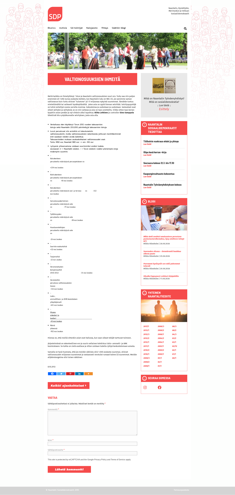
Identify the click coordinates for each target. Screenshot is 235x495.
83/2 (174, 338)
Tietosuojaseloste (181, 489)
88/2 (174, 330)
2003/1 (161, 346)
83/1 (174, 342)
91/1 (159, 366)
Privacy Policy (100, 460)
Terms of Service (118, 460)
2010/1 (146, 354)
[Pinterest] (70, 373)
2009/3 (146, 358)
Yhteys (104, 28)
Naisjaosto (92, 28)
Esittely (164, 109)
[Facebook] (52, 373)
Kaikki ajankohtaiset (68, 385)
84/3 (174, 334)
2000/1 (161, 354)
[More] (88, 373)
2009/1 (146, 366)
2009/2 (146, 362)
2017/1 (146, 326)
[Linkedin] (79, 373)
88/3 (174, 326)
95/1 (160, 358)
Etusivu (52, 28)
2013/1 (146, 330)
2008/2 (161, 330)
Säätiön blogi (119, 28)
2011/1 (146, 346)
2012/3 (146, 334)
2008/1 (161, 334)
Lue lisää (147, 144)
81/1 (174, 354)
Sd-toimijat (76, 28)
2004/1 (161, 342)
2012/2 (146, 338)
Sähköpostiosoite (56, 450)
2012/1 (146, 342)
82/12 (174, 346)
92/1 (160, 362)
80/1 (174, 358)
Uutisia (63, 28)
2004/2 (161, 338)
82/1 (174, 350)
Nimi (50, 440)
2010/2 (146, 350)
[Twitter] (61, 373)
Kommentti (53, 409)
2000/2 (161, 350)
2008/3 (161, 326)
